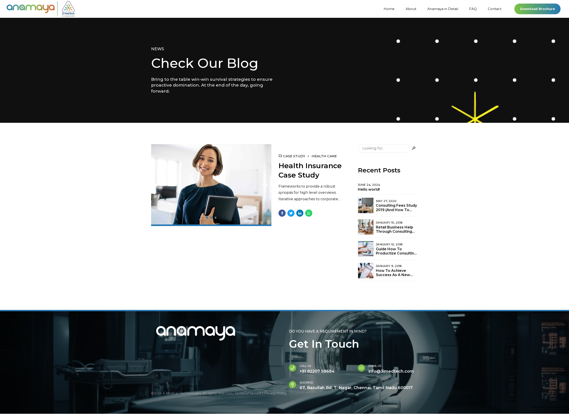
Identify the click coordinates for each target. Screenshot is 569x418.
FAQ (473, 9)
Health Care (324, 156)
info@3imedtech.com (391, 371)
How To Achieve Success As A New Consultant (393, 273)
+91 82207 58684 (317, 371)
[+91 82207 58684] (292, 368)
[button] (158, 185)
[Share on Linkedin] (299, 213)
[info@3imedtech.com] (361, 368)
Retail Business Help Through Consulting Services (394, 229)
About (411, 9)
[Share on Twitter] (291, 213)
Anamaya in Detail (442, 9)
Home (389, 9)
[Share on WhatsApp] (308, 213)
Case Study (294, 156)
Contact (494, 9)
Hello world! (369, 189)
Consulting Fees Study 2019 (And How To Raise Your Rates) (396, 207)
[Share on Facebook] (282, 213)
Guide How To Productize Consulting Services (396, 251)
